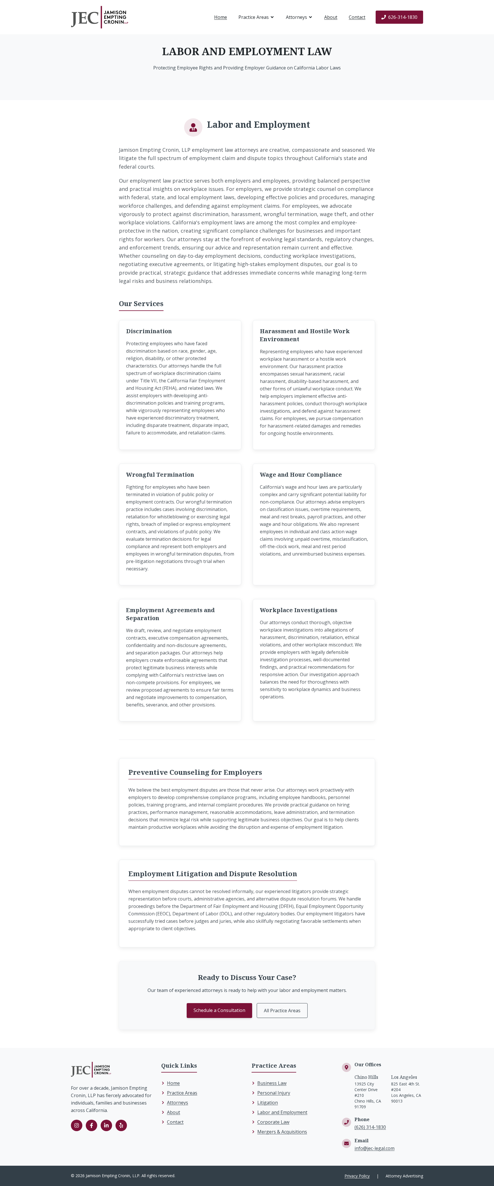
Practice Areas (253, 17)
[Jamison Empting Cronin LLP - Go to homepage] (99, 17)
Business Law (271, 1083)
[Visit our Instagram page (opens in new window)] (76, 1125)
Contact (357, 17)
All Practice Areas (282, 1010)
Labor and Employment (282, 1112)
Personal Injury (273, 1093)
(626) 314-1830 (370, 1127)
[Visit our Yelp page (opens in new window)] (121, 1125)
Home (220, 17)
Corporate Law (273, 1122)
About (330, 17)
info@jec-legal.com (374, 1148)
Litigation (267, 1102)
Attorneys (296, 17)
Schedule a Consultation (219, 1010)
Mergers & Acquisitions (282, 1132)
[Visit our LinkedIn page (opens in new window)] (106, 1125)
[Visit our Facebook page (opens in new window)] (91, 1125)
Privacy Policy (357, 1176)
